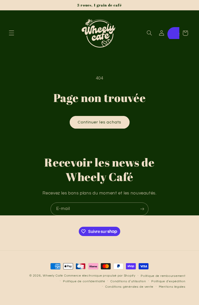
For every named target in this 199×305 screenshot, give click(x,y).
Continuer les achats (99, 122)
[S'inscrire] (142, 208)
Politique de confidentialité (84, 281)
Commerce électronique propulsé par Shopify (100, 275)
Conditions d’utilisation (128, 281)
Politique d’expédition (168, 281)
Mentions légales (172, 286)
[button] (11, 33)
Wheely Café (53, 275)
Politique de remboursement (163, 276)
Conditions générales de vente (129, 286)
